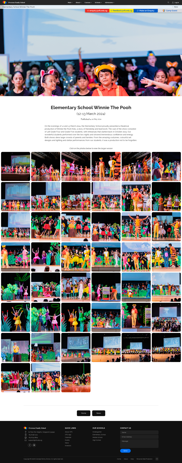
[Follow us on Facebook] (29, 445)
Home (83, 413)
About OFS (68, 432)
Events (67, 440)
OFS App (68, 434)
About (126, 459)
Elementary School (99, 434)
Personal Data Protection (144, 459)
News (176, 7)
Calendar (68, 437)
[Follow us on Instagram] (34, 445)
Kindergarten (97, 432)
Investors (68, 445)
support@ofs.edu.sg (35, 440)
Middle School (97, 437)
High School (97, 440)
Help (132, 459)
